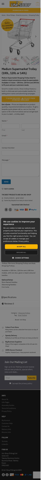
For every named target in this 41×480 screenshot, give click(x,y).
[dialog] (20, 240)
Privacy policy (23, 241)
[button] (20, 258)
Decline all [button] (21, 252)
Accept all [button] (21, 247)
